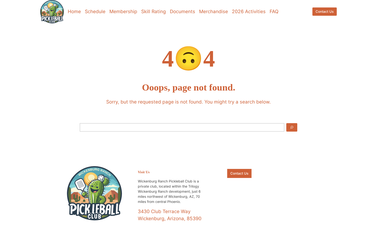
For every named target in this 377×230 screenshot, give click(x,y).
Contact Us (325, 11)
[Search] (291, 127)
